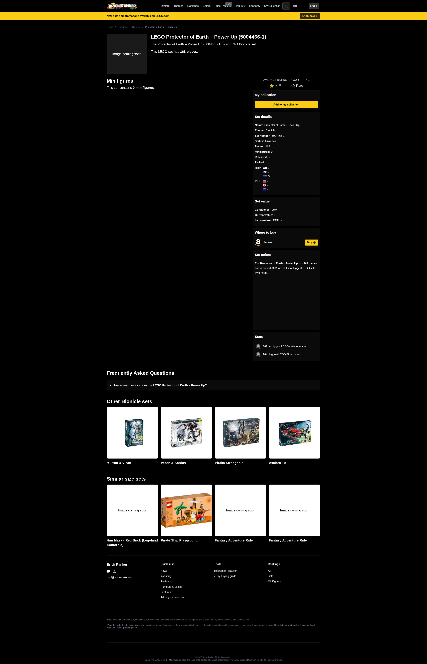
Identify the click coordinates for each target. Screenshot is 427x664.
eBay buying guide (225, 576)
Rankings (193, 6)
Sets (270, 576)
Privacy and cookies (172, 597)
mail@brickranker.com (120, 577)
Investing (165, 576)
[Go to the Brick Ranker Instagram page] (114, 571)
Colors (206, 6)
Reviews (165, 581)
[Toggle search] (286, 6)
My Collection (272, 6)
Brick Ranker (117, 564)
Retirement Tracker (225, 570)
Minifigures (274, 581)
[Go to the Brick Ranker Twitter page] (108, 571)
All (269, 570)
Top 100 (240, 6)
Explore (165, 6)
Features (165, 592)
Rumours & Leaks (171, 586)
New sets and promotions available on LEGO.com (138, 16)
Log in (314, 6)
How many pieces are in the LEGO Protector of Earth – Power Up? (160, 385)
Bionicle (136, 27)
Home (110, 27)
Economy (254, 6)
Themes (178, 6)
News (163, 570)
